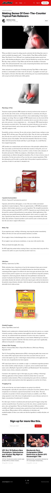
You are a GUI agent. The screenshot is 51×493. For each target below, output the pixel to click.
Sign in (38, 3)
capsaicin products (7, 10)
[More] (25, 3)
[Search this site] (34, 3)
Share (46, 20)
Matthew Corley (10, 20)
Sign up (27, 482)
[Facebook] (28, 480)
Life (16, 3)
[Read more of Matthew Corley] (4, 21)
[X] (25, 480)
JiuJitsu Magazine (5, 481)
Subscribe (45, 3)
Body (20, 3)
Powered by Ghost (45, 481)
